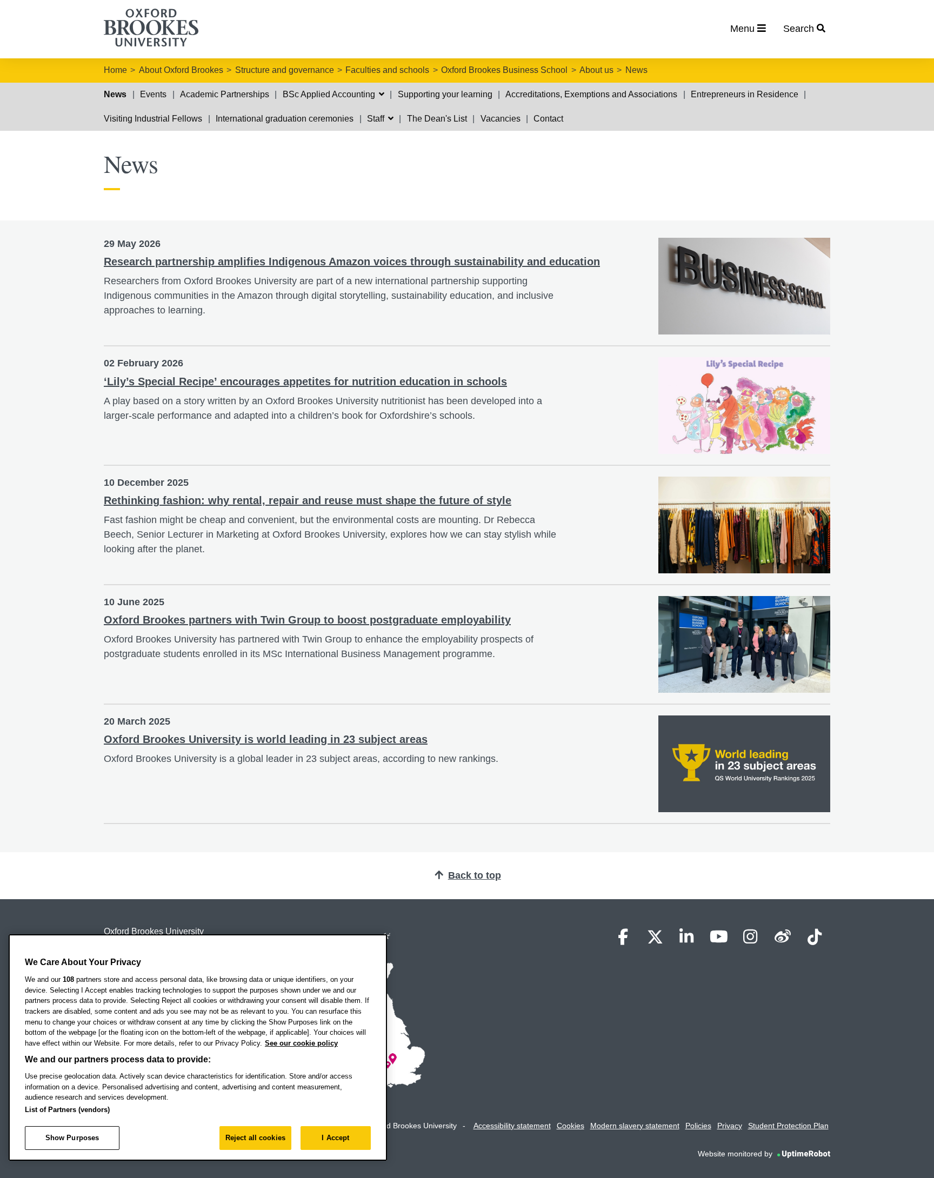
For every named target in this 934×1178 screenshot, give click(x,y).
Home (115, 70)
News (636, 70)
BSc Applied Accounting (330, 94)
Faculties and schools (387, 70)
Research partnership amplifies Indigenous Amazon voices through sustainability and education (352, 261)
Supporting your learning (445, 94)
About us (596, 70)
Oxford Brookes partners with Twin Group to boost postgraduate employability (307, 620)
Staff (376, 118)
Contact (548, 118)
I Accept (335, 1138)
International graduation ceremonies (284, 118)
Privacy (729, 1125)
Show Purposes (72, 1138)
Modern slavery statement (634, 1125)
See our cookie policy (301, 1043)
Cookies (570, 1125)
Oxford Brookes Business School (504, 70)
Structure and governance (284, 70)
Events (153, 94)
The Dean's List (437, 118)
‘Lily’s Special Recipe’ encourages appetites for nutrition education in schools (305, 381)
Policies (698, 1125)
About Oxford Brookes (181, 70)
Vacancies (501, 118)
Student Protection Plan (788, 1125)
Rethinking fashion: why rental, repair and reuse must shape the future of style (307, 500)
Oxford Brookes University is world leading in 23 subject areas (266, 739)
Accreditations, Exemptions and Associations (591, 94)
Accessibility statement (512, 1125)
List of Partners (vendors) (67, 1110)
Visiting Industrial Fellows (153, 118)
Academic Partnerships (224, 94)
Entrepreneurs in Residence (744, 94)
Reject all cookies (255, 1138)
